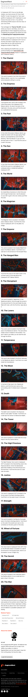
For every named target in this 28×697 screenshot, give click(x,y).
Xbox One (21, 620)
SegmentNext (6, 2)
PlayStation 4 (5, 620)
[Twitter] (13, 640)
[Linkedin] (15, 640)
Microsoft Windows (20, 618)
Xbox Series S (5, 623)
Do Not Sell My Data (21, 683)
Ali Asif (3, 642)
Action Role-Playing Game (7, 618)
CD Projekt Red (15, 615)
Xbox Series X (13, 623)
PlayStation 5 (13, 620)
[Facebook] (5, 691)
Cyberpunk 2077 (5, 615)
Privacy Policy (3, 673)
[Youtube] (7, 691)
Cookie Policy (12, 673)
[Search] (23, 1)
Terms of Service (21, 673)
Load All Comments (6, 657)
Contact (4, 675)
